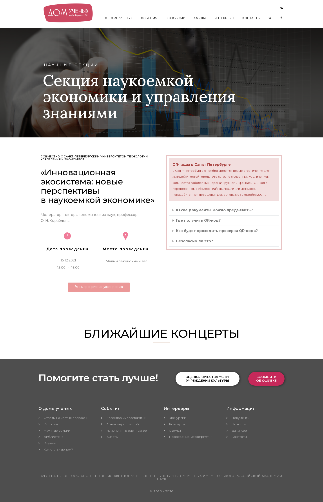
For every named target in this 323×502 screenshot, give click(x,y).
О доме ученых (119, 18)
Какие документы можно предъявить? (214, 210)
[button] (224, 210)
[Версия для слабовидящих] (270, 18)
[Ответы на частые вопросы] (281, 18)
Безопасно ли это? (194, 241)
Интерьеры (224, 18)
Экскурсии (176, 18)
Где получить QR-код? (198, 220)
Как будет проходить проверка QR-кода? (217, 231)
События (149, 18)
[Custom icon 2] (282, 9)
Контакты (251, 18)
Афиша (200, 18)
